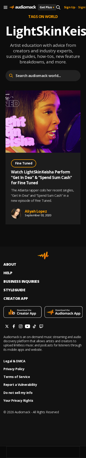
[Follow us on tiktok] (34, 326)
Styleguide (14, 290)
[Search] (58, 7)
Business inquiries (21, 281)
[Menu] (5, 7)
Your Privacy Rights (18, 401)
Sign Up (69, 7)
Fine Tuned (23, 163)
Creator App (15, 298)
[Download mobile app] (22, 312)
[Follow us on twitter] (6, 326)
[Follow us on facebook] (13, 326)
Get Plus (47, 7)
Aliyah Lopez (36, 211)
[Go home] (22, 7)
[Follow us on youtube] (27, 326)
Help (7, 273)
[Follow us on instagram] (20, 326)
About (9, 264)
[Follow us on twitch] (41, 326)
